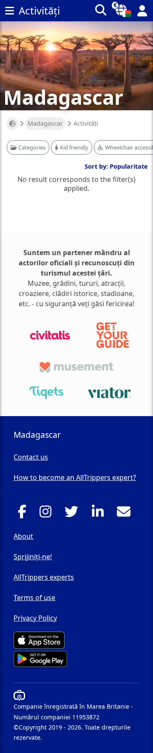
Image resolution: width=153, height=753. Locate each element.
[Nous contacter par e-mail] (126, 514)
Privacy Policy (35, 618)
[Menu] (9, 10)
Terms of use (34, 597)
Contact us (31, 457)
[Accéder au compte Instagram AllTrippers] (48, 514)
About (23, 536)
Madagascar (45, 123)
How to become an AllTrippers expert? (75, 477)
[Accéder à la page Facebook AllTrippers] (24, 514)
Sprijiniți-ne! (33, 556)
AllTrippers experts (44, 577)
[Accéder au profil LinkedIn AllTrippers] (100, 514)
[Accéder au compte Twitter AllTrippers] (74, 514)
